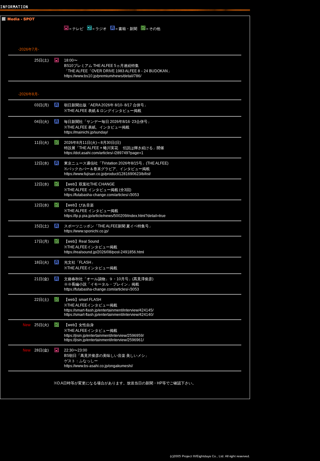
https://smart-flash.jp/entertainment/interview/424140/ (108, 314)
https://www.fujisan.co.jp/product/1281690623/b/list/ (107, 174)
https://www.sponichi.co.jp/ (86, 231)
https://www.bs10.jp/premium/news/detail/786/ (102, 76)
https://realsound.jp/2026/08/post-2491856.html (104, 252)
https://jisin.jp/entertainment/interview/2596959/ (104, 335)
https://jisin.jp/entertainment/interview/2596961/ (104, 340)
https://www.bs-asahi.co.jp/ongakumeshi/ (98, 366)
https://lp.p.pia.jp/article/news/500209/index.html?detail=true (115, 216)
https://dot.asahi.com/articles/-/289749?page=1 (103, 153)
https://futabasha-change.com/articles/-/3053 (101, 195)
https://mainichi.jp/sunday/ (86, 132)
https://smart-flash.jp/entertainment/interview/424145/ (108, 310)
